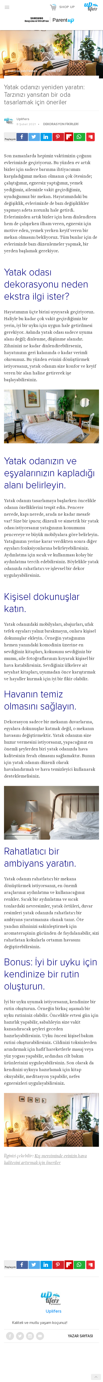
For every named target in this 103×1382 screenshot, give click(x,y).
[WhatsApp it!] (79, 137)
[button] (7, 7)
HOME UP (54, 71)
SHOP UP (67, 7)
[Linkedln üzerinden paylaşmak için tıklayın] (46, 137)
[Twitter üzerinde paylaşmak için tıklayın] (34, 137)
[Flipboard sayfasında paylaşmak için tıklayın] (68, 136)
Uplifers (22, 119)
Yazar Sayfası (80, 1336)
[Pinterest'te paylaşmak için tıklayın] (58, 137)
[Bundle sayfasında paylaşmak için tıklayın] (90, 137)
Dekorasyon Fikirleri (23, 71)
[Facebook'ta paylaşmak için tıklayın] (22, 137)
